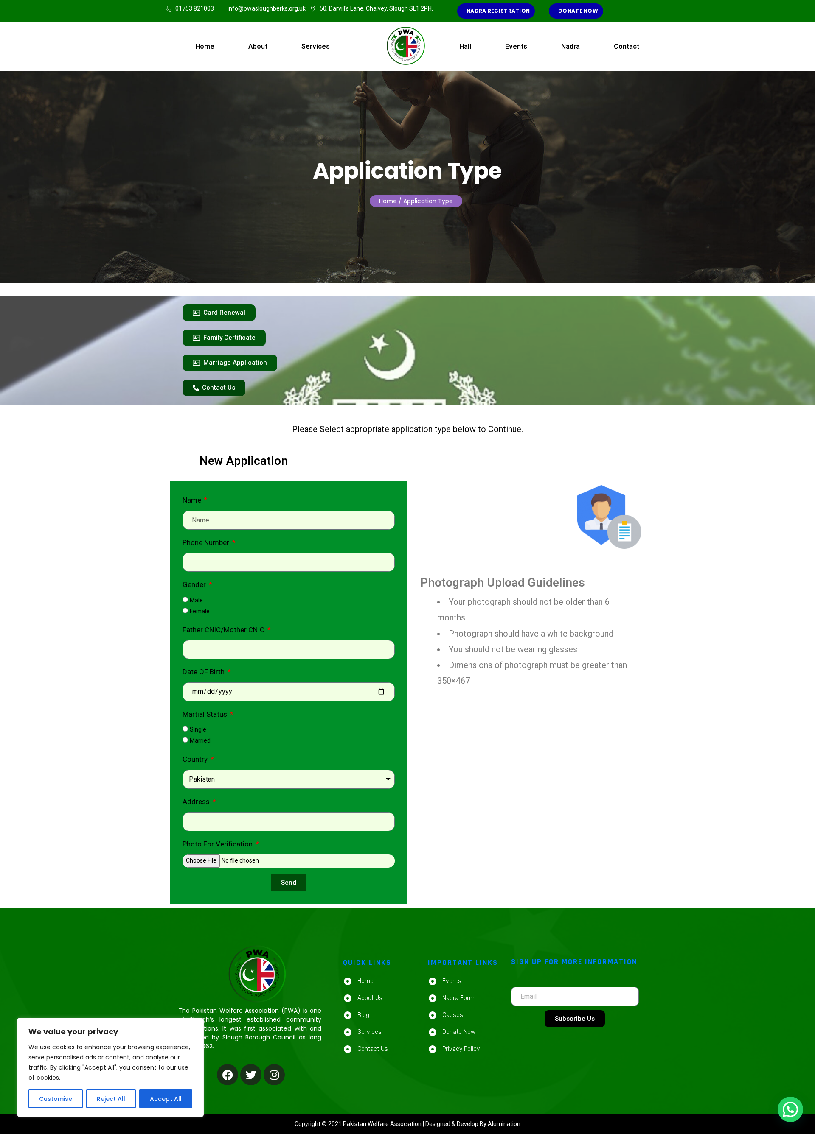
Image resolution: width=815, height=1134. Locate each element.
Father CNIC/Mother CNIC (224, 630)
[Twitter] (250, 1074)
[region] (110, 1067)
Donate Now (577, 10)
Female (200, 611)
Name (193, 500)
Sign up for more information (574, 961)
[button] (790, 1109)
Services (315, 46)
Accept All (166, 1099)
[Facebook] (227, 1074)
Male (196, 600)
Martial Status (206, 714)
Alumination (504, 1123)
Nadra (570, 46)
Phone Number (207, 542)
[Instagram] (274, 1074)
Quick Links (367, 962)
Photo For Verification (218, 844)
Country (196, 759)
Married (200, 740)
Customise (55, 1099)
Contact (626, 46)
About (257, 46)
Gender (195, 584)
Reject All (111, 1099)
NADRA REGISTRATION (497, 10)
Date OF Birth (204, 672)
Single (198, 729)
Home (204, 46)
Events (516, 46)
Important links (463, 962)
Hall (465, 46)
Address (197, 801)
